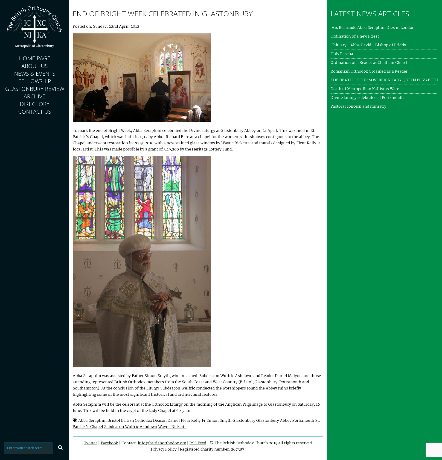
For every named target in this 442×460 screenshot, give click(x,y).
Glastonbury (244, 421)
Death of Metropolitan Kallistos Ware (365, 89)
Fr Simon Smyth (217, 421)
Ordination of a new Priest (355, 36)
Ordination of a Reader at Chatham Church (370, 63)
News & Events (34, 73)
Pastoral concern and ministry (358, 106)
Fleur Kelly (191, 421)
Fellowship (34, 81)
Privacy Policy (164, 449)
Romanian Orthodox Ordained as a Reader (369, 71)
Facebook (109, 443)
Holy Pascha (342, 54)
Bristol (114, 421)
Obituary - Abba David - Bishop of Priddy (368, 45)
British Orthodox (136, 421)
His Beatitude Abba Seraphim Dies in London (373, 28)
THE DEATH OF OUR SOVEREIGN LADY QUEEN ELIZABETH (384, 80)
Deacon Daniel (166, 421)
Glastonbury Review (34, 88)
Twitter (90, 443)
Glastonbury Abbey (273, 421)
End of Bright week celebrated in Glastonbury (163, 13)
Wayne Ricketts (172, 427)
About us (34, 66)
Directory (34, 104)
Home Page (34, 58)
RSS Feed (197, 443)
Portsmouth (303, 421)
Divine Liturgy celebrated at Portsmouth (367, 98)
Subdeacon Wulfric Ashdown (130, 427)
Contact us (34, 111)
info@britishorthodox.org (162, 443)
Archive (35, 96)
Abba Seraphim (92, 421)
